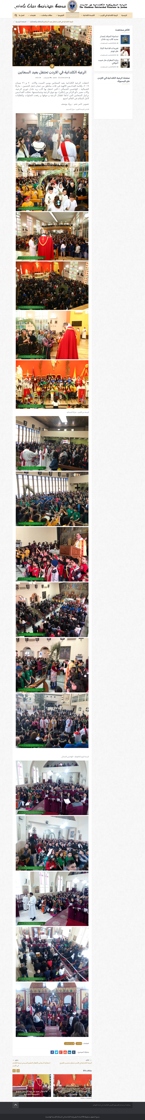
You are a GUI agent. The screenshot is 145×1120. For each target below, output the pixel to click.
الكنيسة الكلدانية (89, 15)
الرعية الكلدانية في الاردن (109, 15)
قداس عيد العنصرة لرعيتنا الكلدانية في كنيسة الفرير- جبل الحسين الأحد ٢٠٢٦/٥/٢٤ (31, 1091)
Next (18, 1070)
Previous (14, 1070)
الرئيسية (124, 15)
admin (55, 78)
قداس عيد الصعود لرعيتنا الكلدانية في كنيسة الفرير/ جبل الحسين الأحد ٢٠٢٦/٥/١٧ (72, 1091)
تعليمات (33, 15)
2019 (78, 1043)
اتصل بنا (21, 15)
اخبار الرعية (73, 15)
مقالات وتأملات (46, 15)
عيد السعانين (69, 1043)
